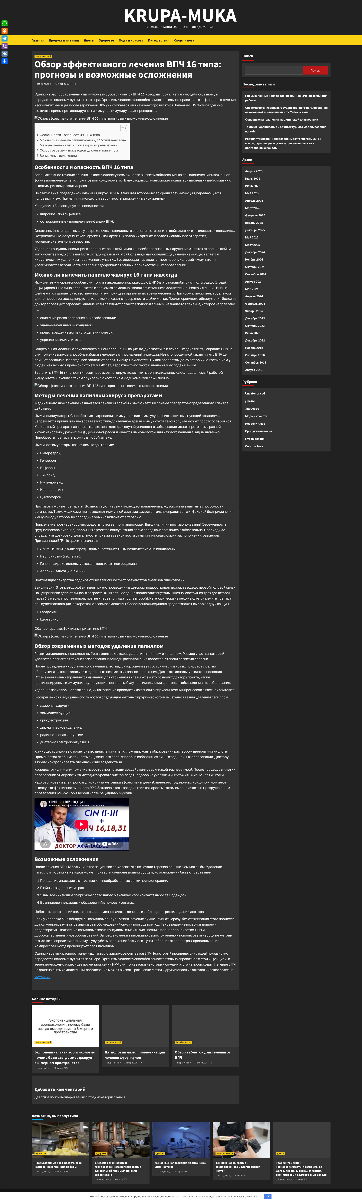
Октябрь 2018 (255, 355)
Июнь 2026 (252, 186)
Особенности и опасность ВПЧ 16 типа (70, 135)
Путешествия (158, 40)
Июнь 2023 (252, 333)
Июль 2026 (252, 178)
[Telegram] (4, 38)
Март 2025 (252, 244)
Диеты (89, 40)
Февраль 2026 (255, 215)
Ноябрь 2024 (254, 259)
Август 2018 (253, 369)
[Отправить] (4, 61)
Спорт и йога (184, 40)
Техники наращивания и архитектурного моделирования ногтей (285, 129)
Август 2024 (253, 281)
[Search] (328, 40)
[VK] (4, 53)
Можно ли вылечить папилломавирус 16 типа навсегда (83, 140)
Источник (43, 977)
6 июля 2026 (240, 1175)
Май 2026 (251, 193)
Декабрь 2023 (255, 318)
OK (268, 1196)
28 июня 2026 (301, 1179)
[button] (121, 128)
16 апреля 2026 (60, 1068)
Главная (38, 40)
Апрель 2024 (254, 296)
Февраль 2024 (255, 303)
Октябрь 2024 (255, 266)
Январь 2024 (254, 311)
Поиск (247, 55)
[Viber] (4, 46)
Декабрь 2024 (255, 252)
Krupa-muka (180, 15)
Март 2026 (252, 208)
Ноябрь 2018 (254, 347)
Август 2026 (253, 171)
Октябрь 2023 (255, 325)
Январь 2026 (254, 222)
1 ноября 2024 (63, 83)
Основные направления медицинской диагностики (281, 119)
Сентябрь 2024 (255, 274)
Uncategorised (43, 56)
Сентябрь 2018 (255, 362)
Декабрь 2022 (255, 340)
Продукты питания (64, 40)
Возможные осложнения (59, 156)
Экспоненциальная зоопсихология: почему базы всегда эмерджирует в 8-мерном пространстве (65, 1057)
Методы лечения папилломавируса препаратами (78, 145)
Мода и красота (131, 40)
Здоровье (106, 40)
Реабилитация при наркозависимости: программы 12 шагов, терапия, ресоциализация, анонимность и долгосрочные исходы (283, 143)
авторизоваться (113, 1097)
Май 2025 (251, 237)
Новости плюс (255, 423)
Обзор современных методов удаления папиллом (79, 150)
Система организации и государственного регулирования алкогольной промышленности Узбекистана (286, 110)
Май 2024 (251, 289)
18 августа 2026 (61, 1171)
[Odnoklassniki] (4, 31)
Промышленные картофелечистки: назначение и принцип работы (286, 98)
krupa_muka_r (44, 83)
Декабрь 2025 (255, 230)
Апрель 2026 (254, 200)
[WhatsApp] (4, 23)
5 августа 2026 (121, 1179)
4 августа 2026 (181, 1171)
